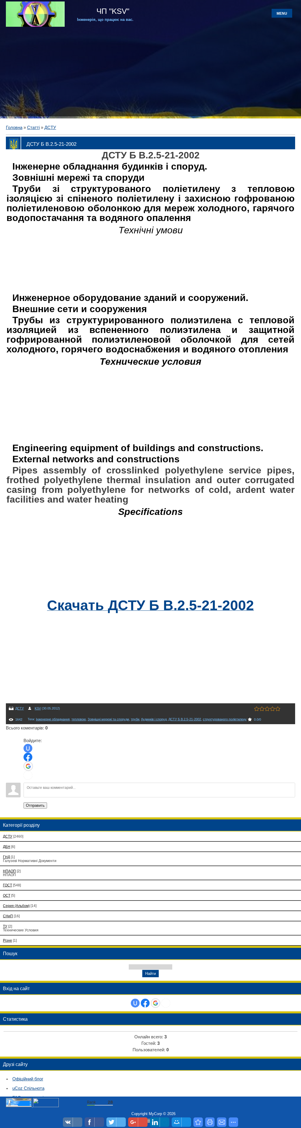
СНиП (8, 916)
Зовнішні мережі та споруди (108, 719)
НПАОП (9, 871)
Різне (7, 940)
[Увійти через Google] (28, 766)
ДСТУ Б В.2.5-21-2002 (184, 719)
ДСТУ (50, 127)
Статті (33, 127)
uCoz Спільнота (28, 1088)
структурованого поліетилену (225, 719)
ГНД (6, 857)
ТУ (5, 926)
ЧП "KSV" (111, 11)
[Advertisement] (150, 71)
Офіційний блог (27, 1079)
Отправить (35, 805)
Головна (14, 127)
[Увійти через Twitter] (28, 775)
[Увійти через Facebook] (28, 757)
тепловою (78, 719)
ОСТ (6, 895)
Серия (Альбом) (16, 906)
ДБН (6, 846)
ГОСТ (7, 885)
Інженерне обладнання (53, 719)
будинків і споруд (154, 719)
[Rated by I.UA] (46, 1106)
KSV (38, 708)
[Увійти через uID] (28, 748)
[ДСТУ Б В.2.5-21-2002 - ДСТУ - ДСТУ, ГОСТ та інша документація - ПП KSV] (198, 1122)
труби (135, 719)
